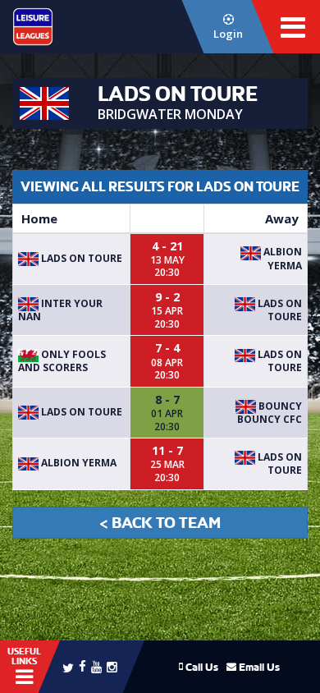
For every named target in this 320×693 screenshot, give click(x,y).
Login (228, 33)
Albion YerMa (281, 258)
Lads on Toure (80, 258)
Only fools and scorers (62, 360)
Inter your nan (60, 310)
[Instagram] (112, 666)
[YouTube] (96, 666)
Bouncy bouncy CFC (269, 412)
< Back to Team (160, 522)
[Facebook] (82, 665)
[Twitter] (68, 666)
